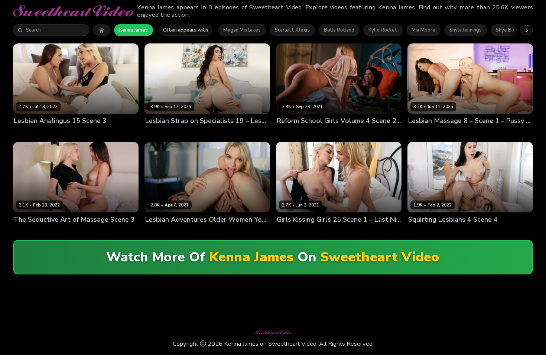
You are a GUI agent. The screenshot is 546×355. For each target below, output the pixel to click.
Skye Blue (507, 30)
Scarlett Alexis (292, 30)
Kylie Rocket (382, 30)
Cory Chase (158, 231)
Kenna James (133, 30)
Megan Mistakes (242, 30)
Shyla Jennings (465, 30)
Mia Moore (423, 30)
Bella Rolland (339, 30)
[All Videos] (101, 30)
